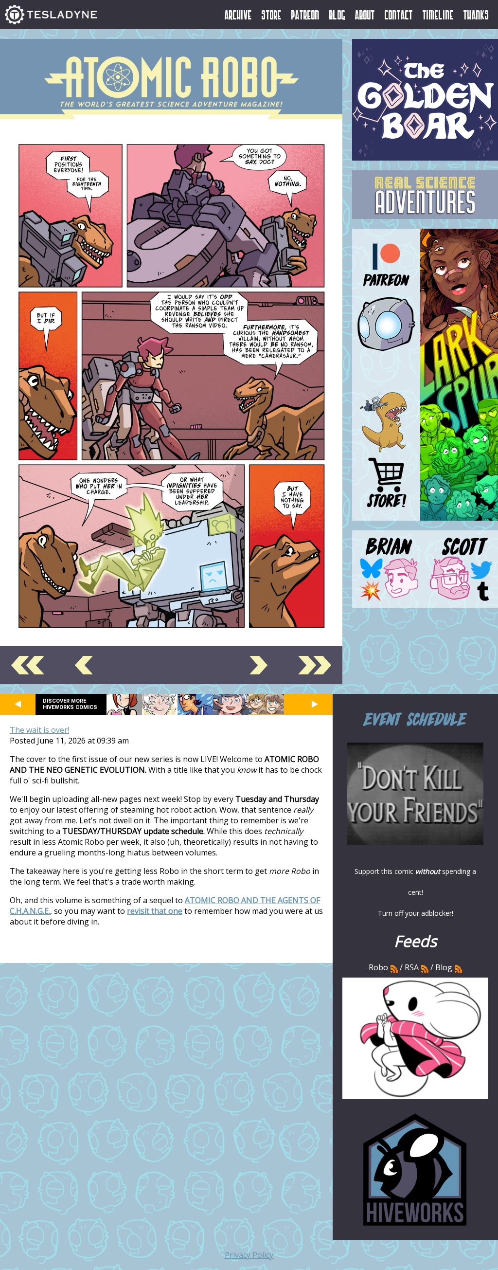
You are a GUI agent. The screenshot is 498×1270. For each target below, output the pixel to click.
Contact (399, 14)
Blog (337, 14)
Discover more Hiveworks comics (70, 704)
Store (272, 14)
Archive (238, 14)
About (365, 14)
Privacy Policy (249, 1255)
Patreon (305, 14)
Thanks (476, 14)
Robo (379, 967)
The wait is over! (39, 730)
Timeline (438, 14)
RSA (412, 967)
